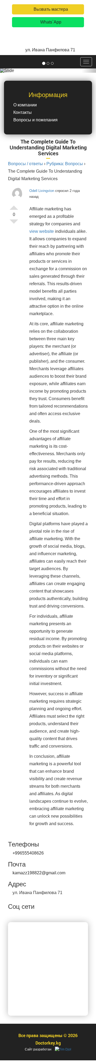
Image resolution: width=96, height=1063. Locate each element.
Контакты (22, 112)
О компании (25, 105)
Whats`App (50, 22)
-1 (14, 223)
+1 (14, 205)
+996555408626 (28, 853)
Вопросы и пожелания (35, 120)
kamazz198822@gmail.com (39, 873)
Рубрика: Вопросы (64, 163)
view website (41, 231)
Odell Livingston (41, 191)
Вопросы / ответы (25, 163)
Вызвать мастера (50, 9)
